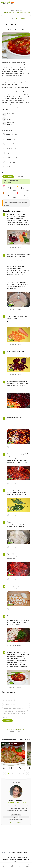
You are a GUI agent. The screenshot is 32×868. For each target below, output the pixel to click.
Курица (9, 139)
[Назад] (4, 773)
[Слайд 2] (12, 773)
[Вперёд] (27, 773)
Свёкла (9, 144)
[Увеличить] (20, 134)
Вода (8, 167)
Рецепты (9, 852)
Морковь (9, 148)
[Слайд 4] (19, 773)
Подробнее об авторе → (16, 822)
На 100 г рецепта (8, 176)
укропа (9, 225)
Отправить (8, 720)
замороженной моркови (14, 222)
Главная (3, 852)
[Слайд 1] (9, 773)
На (19, 176)
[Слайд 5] (23, 773)
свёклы (25, 222)
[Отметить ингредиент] (4, 139)
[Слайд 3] (16, 773)
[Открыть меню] (29, 2)
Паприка (9, 157)
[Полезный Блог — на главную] (8, 2)
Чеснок (9, 162)
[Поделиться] (22, 744)
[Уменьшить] (12, 134)
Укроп (9, 153)
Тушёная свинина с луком (9, 743)
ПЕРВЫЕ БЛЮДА (20, 18)
